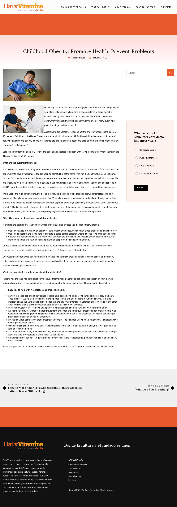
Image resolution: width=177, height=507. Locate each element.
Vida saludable (100, 7)
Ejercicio (166, 7)
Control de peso (145, 7)
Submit (141, 187)
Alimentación (122, 7)
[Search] (170, 72)
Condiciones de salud (73, 7)
